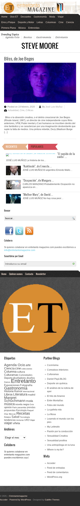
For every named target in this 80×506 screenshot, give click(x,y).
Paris (14, 407)
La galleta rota (54, 409)
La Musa (51, 414)
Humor (18, 391)
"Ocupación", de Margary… (38, 180)
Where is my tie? (55, 449)
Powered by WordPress (20, 500)
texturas (20, 420)
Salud (15, 416)
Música (22, 28)
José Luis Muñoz (54, 106)
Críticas (29, 110)
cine (18, 368)
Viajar (61, 16)
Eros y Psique (8, 22)
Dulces (7, 382)
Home (4, 16)
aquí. (26, 457)
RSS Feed (29, 230)
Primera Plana (8, 28)
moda (29, 400)
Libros (8, 394)
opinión (8, 407)
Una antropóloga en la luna (61, 445)
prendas (31, 407)
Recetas (28, 37)
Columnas (51, 22)
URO (26, 420)
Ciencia (70, 22)
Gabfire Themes (52, 500)
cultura (21, 371)
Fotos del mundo (55, 405)
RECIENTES (11, 146)
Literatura (20, 394)
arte (28, 365)
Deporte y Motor (26, 22)
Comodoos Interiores (57, 370)
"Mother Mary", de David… (38, 194)
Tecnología (25, 417)
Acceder (51, 463)
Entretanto (61, 37)
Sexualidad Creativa (57, 436)
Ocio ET (14, 16)
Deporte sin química (57, 383)
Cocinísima (52, 365)
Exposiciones (12, 385)
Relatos (7, 417)
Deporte (8, 378)
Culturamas (11, 374)
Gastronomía (40, 16)
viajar (8, 423)
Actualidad (13, 110)
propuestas (9, 410)
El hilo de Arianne (56, 396)
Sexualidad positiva (57, 440)
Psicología (21, 410)
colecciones (26, 369)
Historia (8, 391)
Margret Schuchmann (14, 399)
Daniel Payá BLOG (56, 379)
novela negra (22, 404)
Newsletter (41, 274)
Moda (52, 16)
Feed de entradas (56, 468)
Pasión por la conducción (60, 431)
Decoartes (26, 16)
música (9, 404)
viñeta (16, 423)
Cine (61, 22)
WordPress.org (54, 477)
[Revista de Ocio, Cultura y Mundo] (40, 8)
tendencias (10, 420)
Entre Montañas (55, 400)
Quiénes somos (16, 274)
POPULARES (37, 146)
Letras (40, 22)
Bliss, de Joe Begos (19, 58)
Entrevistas (33, 28)
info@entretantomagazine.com (19, 250)
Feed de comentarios (57, 472)
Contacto (29, 274)
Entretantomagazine (17, 496)
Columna (10, 371)
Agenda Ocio (12, 37)
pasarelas (21, 407)
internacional (28, 391)
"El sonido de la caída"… (66, 155)
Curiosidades (25, 375)
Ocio (32, 404)
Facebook (9, 230)
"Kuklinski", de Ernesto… (37, 166)
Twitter (19, 230)
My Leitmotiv (53, 426)
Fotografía (26, 385)
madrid (31, 394)
